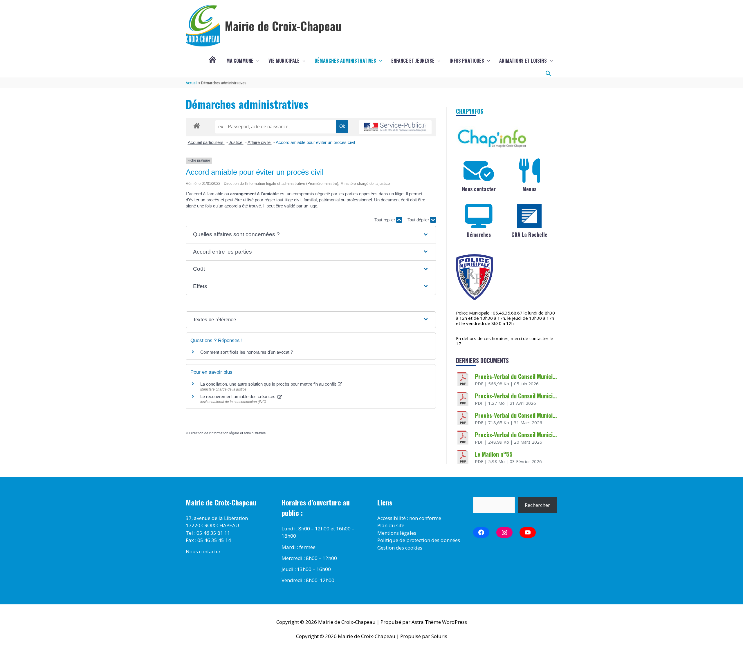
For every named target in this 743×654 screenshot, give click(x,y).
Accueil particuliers (206, 142)
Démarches (479, 234)
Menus (529, 189)
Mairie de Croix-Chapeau (283, 26)
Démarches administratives (345, 60)
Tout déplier (418, 219)
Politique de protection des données (418, 540)
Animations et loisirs (523, 60)
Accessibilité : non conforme (409, 518)
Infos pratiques (467, 60)
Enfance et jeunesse (412, 60)
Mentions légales (396, 533)
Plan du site (390, 525)
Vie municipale (284, 60)
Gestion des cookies (399, 547)
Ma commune (239, 60)
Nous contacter (479, 189)
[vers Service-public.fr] (395, 127)
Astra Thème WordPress (439, 622)
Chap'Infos (469, 111)
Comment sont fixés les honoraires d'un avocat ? (246, 352)
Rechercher (537, 505)
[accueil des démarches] (196, 124)
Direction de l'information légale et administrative (227, 433)
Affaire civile (260, 142)
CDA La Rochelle (529, 234)
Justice (236, 142)
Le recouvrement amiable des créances (238, 396)
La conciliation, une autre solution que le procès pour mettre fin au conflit (268, 384)
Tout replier (385, 219)
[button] (548, 73)
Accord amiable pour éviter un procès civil (315, 142)
